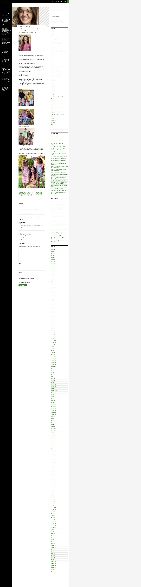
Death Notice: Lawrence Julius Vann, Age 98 (58, 180)
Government (53, 78)
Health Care (53, 80)
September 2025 (54, 271)
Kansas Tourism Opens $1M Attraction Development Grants (58, 225)
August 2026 (53, 249)
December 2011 (53, 561)
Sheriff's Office (53, 112)
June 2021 (52, 372)
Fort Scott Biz (5, 1)
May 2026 (52, 255)
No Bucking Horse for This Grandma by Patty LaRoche (6, 60)
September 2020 (54, 390)
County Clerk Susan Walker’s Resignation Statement (58, 233)
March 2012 (53, 555)
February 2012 (53, 557)
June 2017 (52, 467)
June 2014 (52, 531)
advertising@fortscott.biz (55, 22)
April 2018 (53, 448)
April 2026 (53, 257)
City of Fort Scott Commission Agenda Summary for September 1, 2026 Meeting (59, 149)
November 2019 (53, 410)
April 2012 (53, 553)
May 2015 (52, 513)
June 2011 (52, 569)
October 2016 (53, 483)
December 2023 (53, 312)
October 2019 (53, 412)
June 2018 (52, 444)
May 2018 (52, 446)
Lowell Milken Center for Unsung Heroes (58, 96)
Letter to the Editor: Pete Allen (62, 227)
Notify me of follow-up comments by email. (27, 278)
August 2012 (53, 549)
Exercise (52, 58)
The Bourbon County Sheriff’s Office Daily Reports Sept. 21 (29, 208)
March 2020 (53, 402)
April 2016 (53, 495)
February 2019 (53, 428)
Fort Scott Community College (56, 68)
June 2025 (52, 277)
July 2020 (52, 394)
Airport (52, 33)
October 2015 (53, 507)
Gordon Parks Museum (55, 76)
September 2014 (54, 527)
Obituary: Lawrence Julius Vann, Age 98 (57, 151)
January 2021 (53, 382)
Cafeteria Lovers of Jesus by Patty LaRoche (58, 172)
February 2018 (53, 452)
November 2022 (53, 338)
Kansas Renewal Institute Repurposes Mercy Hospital (58, 220)
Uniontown (53, 122)
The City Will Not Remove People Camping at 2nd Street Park (59, 201)
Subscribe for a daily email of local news (57, 10)
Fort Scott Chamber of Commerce (57, 66)
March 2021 (53, 378)
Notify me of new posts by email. (25, 282)
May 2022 (52, 350)
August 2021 (53, 368)
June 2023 (52, 324)
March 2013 (53, 543)
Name (20, 263)
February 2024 (53, 308)
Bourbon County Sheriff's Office (56, 43)
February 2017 (53, 475)
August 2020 (53, 392)
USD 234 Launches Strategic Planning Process (6, 69)
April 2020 (53, 400)
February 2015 (53, 519)
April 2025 (53, 281)
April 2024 (53, 304)
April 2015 (53, 515)
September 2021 (54, 366)
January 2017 (53, 477)
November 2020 (53, 386)
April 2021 (53, 376)
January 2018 (53, 454)
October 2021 (53, 364)
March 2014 (53, 533)
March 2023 (53, 330)
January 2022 (53, 358)
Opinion (52, 102)
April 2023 (53, 328)
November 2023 (53, 314)
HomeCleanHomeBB (38, 148)
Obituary (52, 100)
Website (20, 272)
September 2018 (54, 438)
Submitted (52, 118)
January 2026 (53, 263)
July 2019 (52, 418)
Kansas (52, 92)
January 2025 (53, 287)
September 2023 (54, 318)
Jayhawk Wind (53, 86)
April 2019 (53, 424)
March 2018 (53, 450)
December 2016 (53, 479)
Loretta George (30, 32)
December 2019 (53, 408)
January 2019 (53, 430)
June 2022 (52, 348)
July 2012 (52, 551)
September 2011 (54, 567)
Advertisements (53, 31)
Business (26, 26)
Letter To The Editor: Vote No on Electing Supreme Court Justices (59, 207)
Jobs (29, 26)
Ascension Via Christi (54, 39)
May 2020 (52, 398)
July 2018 (52, 442)
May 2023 (52, 326)
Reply (23, 227)
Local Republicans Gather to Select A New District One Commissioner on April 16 (39, 194)
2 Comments (37, 32)
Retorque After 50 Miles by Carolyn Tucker (58, 146)
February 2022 (53, 356)
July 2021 (52, 370)
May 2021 (52, 374)
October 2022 (53, 340)
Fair (51, 60)
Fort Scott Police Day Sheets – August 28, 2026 (59, 158)
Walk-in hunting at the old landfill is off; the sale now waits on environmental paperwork (59, 183)
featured (20, 203)
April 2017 (53, 471)
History (52, 82)
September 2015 (54, 509)
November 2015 (53, 505)
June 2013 (52, 539)
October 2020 (53, 388)
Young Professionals (54, 136)
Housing (52, 84)
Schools (52, 110)
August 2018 (53, 440)
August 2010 (53, 571)
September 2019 (54, 414)
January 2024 (53, 310)
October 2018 (53, 436)
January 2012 (53, 559)
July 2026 (52, 251)
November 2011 (53, 563)
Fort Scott (52, 64)
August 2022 (53, 344)
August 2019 (53, 416)
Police (52, 104)
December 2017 (53, 456)
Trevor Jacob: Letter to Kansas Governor (25, 212)
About (53, 1)
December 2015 (53, 503)
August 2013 (53, 535)
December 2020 (53, 384)
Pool (51, 106)
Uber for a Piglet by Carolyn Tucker (60, 222)
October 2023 (53, 316)
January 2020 (53, 406)
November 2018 (53, 434)
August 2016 (53, 487)
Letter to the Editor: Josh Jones (61, 235)
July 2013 (52, 537)
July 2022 (52, 346)
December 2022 (53, 336)
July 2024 (52, 298)
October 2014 (53, 525)
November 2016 (53, 481)
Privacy (65, 1)
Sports (52, 116)
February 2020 (53, 404)
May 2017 (52, 469)
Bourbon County (22, 26)
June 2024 (52, 300)
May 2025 (52, 279)
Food (52, 62)
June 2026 (52, 253)
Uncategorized (53, 120)
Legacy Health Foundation (55, 94)
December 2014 (53, 521)
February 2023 (53, 332)
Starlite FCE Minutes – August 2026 (57, 188)
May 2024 (52, 302)
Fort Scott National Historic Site (56, 70)
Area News (53, 35)
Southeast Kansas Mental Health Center (57, 114)
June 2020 (52, 396)
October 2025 (53, 269)
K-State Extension (54, 90)
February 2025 (53, 285)
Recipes (52, 108)
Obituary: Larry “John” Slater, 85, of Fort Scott (58, 190)
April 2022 (53, 352)
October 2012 (53, 545)
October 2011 (53, 565)
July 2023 (52, 322)
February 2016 (53, 499)
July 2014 (52, 529)
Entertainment (53, 56)
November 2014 (53, 523)
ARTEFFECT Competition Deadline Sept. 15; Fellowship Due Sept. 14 (58, 170)
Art (51, 37)
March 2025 (53, 283)
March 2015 (53, 517)
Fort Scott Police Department (56, 72)
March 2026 (53, 259)
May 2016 (52, 493)
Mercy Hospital (53, 98)
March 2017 (53, 473)
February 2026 (53, 261)
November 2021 (53, 362)
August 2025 (53, 273)
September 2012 (54, 547)
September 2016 (54, 485)
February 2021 (53, 380)
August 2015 (53, 511)
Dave (52, 222)
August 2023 (53, 320)
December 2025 (53, 265)
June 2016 (52, 491)
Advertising (57, 1)
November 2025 (53, 267)
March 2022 (53, 354)
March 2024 (53, 306)
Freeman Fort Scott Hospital (56, 74)
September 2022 (54, 342)
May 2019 (52, 422)
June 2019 (52, 420)
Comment (21, 249)
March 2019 (53, 426)
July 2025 (52, 275)
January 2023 (53, 334)
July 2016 (52, 489)
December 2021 (53, 360)
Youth (52, 124)
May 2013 (52, 541)
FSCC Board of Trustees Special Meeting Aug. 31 (59, 156)
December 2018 (53, 432)
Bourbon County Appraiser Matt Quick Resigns (6, 57)
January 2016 (53, 501)
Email (20, 267)
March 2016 (53, 497)
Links (61, 1)
